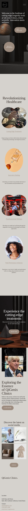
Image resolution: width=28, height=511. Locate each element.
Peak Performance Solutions (13, 263)
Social (14, 465)
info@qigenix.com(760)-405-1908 (7, 506)
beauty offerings (9, 47)
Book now (14, 331)
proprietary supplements (8, 509)
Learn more (7, 407)
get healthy (19, 30)
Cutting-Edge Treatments (14, 131)
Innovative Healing (14, 175)
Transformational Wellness (14, 219)
